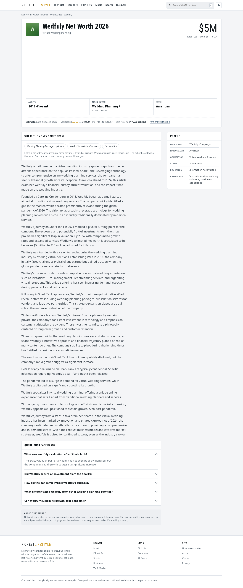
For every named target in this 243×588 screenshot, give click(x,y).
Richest (36, 5)
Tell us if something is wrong (114, 520)
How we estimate (191, 548)
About (185, 553)
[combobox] (190, 5)
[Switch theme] (219, 5)
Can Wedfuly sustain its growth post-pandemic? (55, 500)
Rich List (59, 5)
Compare (72, 5)
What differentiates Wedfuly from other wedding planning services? (68, 491)
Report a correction (147, 580)
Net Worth (26, 14)
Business (121, 5)
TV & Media (99, 568)
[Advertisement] (121, 68)
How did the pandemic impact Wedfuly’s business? (56, 482)
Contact (186, 558)
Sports (109, 5)
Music (98, 5)
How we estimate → (160, 121)
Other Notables (40, 14)
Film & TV (86, 5)
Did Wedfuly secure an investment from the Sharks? (58, 474)
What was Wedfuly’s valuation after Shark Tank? (55, 454)
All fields (142, 558)
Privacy (186, 563)
